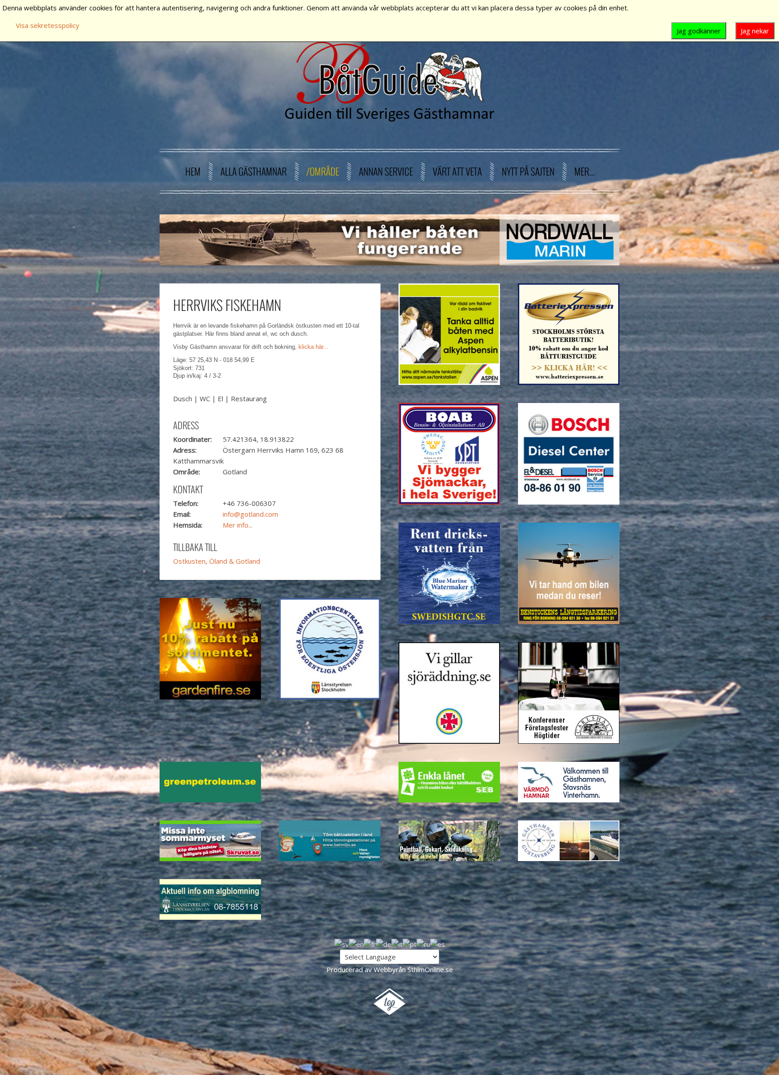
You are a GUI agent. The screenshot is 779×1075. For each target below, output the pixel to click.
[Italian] (397, 943)
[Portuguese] (410, 943)
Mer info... (237, 524)
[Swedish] (342, 943)
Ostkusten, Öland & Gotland (216, 560)
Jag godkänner (699, 30)
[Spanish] (437, 943)
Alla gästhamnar (253, 171)
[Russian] (423, 943)
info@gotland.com (250, 514)
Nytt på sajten (528, 171)
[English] (356, 943)
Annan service (386, 171)
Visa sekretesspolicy (47, 25)
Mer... (584, 171)
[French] (370, 943)
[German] (383, 943)
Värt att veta (457, 171)
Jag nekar (755, 30)
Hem (193, 171)
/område (323, 171)
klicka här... (313, 346)
